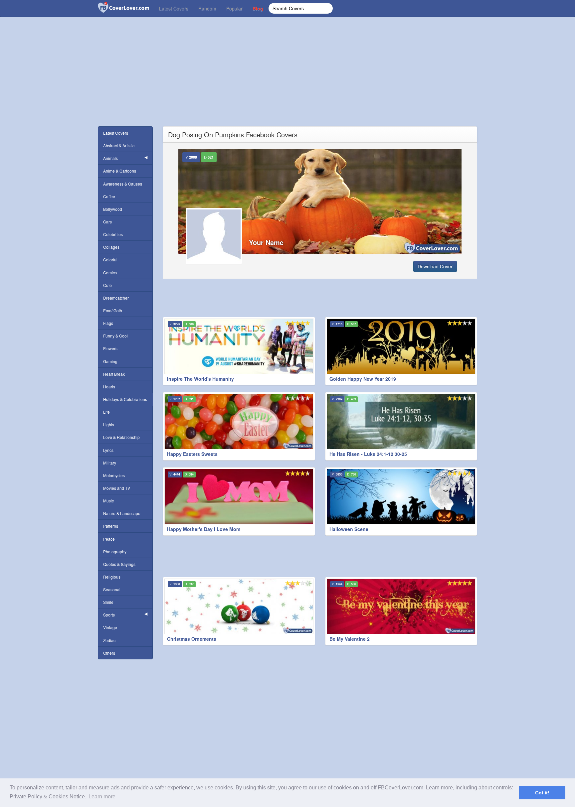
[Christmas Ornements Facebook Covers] (238, 606)
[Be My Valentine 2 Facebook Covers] (401, 606)
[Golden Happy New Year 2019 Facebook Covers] (401, 346)
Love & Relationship (121, 437)
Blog (258, 8)
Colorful (110, 259)
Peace (109, 539)
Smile (108, 602)
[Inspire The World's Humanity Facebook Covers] (238, 346)
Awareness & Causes (122, 184)
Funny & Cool (115, 335)
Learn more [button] (102, 796)
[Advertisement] (287, 79)
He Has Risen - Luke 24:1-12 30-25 (368, 454)
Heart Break (114, 374)
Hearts (109, 386)
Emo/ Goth (112, 310)
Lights (108, 424)
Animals (110, 158)
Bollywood (112, 209)
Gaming (110, 361)
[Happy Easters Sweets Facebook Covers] (238, 421)
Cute (107, 285)
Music (108, 500)
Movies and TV (116, 488)
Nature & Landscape (121, 513)
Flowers (110, 348)
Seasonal (111, 589)
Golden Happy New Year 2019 (362, 378)
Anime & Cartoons (119, 171)
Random (207, 8)
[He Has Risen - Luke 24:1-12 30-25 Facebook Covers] (401, 421)
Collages (111, 247)
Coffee (109, 196)
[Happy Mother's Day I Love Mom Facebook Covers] (238, 496)
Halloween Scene (348, 529)
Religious (111, 577)
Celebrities (113, 234)
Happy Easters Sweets (192, 454)
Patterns (110, 526)
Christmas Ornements (191, 638)
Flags (108, 323)
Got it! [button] (542, 792)
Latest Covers (173, 8)
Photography (114, 551)
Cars (107, 221)
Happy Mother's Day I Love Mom (203, 529)
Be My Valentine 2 (349, 638)
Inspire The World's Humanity (200, 378)
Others (109, 653)
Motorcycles (114, 475)
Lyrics (108, 450)
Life (106, 412)
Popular (234, 8)
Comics (110, 272)
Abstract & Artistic (118, 145)
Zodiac (109, 640)
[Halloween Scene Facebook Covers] (401, 496)
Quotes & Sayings (119, 564)
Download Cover (435, 266)
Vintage (110, 627)
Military (109, 463)
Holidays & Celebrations (125, 399)
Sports (109, 614)
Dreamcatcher (116, 298)
